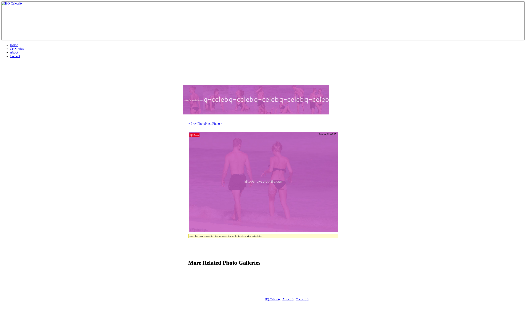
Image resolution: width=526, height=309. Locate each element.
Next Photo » (213, 123)
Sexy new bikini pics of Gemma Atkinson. (60, 73)
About (14, 52)
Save (196, 134)
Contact (15, 56)
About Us (288, 299)
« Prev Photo (196, 123)
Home (14, 45)
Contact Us (302, 299)
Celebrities (17, 48)
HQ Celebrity (272, 299)
